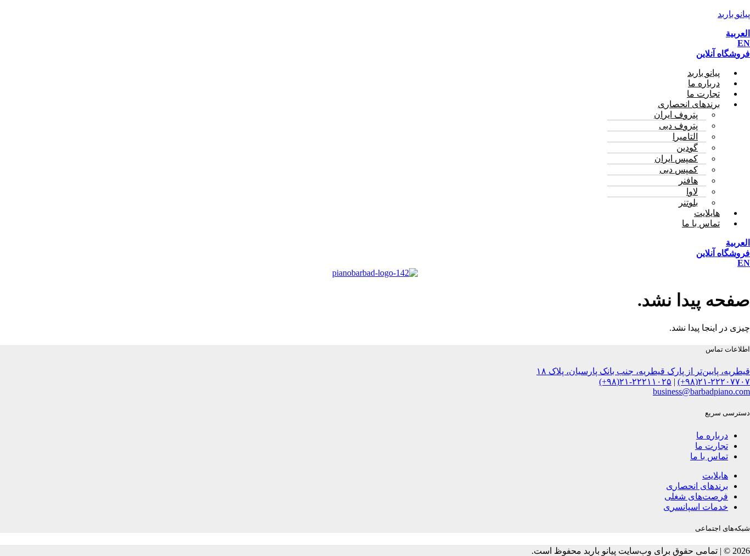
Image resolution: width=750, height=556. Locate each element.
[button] (364, 104)
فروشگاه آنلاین (723, 53)
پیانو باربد (734, 14)
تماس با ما (701, 223)
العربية (738, 33)
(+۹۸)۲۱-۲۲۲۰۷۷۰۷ (714, 381)
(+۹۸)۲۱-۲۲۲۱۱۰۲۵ (635, 381)
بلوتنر (688, 202)
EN (743, 43)
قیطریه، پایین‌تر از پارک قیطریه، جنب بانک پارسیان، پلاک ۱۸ (643, 371)
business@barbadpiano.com (701, 391)
